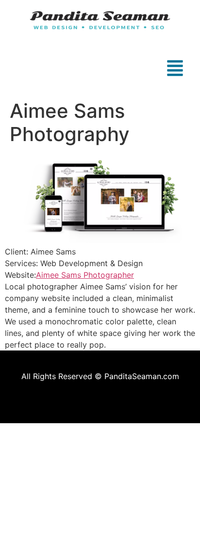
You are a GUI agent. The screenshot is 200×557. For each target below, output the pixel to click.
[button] (100, 69)
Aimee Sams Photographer (85, 275)
